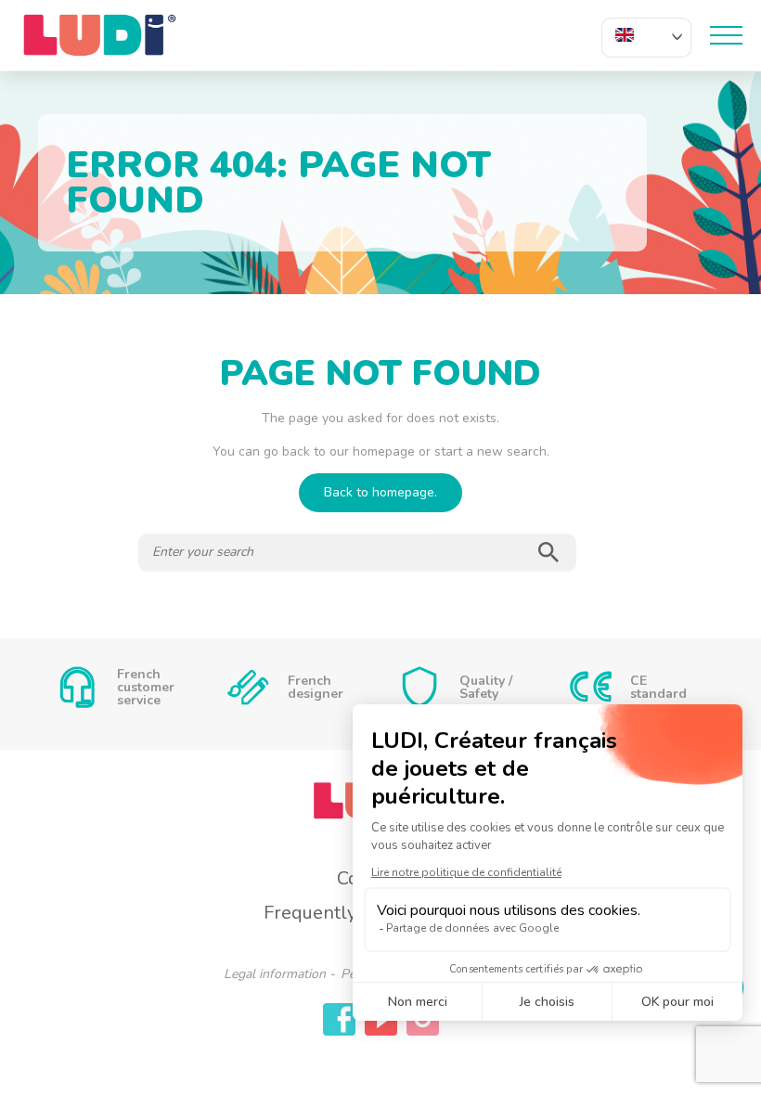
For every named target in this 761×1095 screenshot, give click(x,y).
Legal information (275, 974)
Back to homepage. (380, 492)
